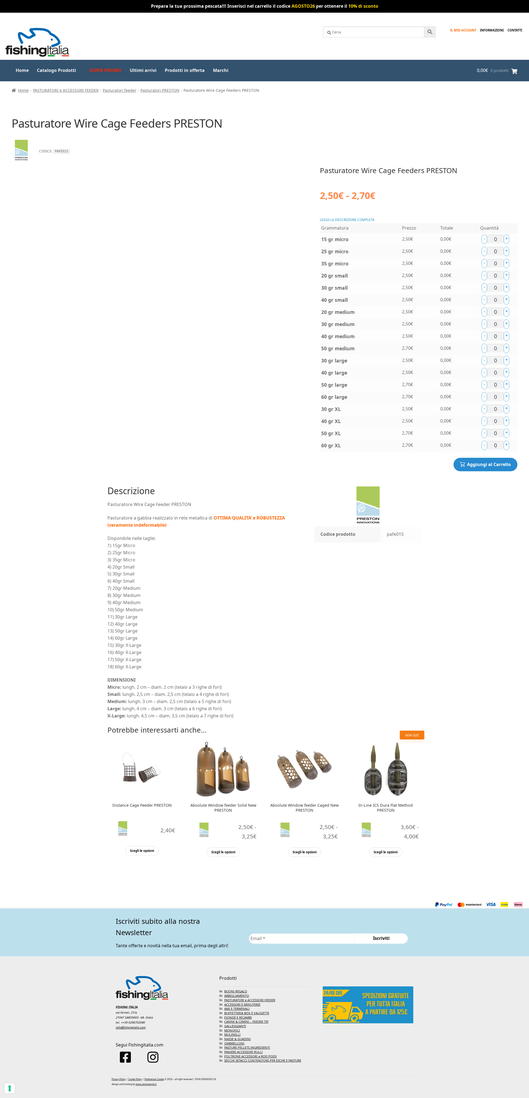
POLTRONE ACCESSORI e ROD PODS (250, 1056)
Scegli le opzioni (142, 851)
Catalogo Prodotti (56, 70)
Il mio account (463, 30)
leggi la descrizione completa (347, 219)
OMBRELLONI (234, 1043)
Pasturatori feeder (119, 90)
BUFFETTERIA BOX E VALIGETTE (246, 1013)
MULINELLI (232, 1034)
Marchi (220, 70)
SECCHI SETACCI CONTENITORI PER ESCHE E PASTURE (262, 1060)
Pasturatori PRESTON (160, 90)
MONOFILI (232, 1030)
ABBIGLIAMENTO (236, 996)
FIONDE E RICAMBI (238, 1017)
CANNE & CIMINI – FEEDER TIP (246, 1021)
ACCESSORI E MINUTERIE (242, 1004)
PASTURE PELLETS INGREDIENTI (247, 1047)
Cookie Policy (135, 1079)
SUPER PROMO (105, 70)
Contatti (515, 30)
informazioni (492, 30)
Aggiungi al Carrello (489, 464)
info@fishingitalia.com (131, 1027)
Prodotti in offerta (185, 70)
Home (22, 70)
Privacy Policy (119, 1079)
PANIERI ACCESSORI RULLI (243, 1052)
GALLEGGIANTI (235, 1026)
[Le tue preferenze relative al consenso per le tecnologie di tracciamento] (9, 1088)
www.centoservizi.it (146, 1084)
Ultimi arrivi (143, 70)
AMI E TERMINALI (237, 1008)
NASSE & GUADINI (237, 1039)
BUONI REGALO (235, 991)
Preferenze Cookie (154, 1079)
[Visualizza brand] (21, 162)
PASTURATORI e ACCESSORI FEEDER (66, 90)
